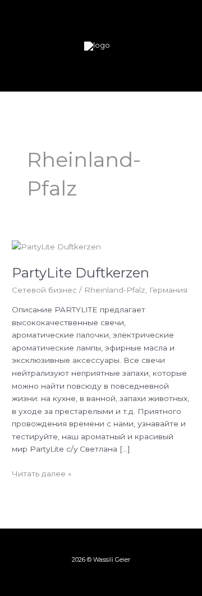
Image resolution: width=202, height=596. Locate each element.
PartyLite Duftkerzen (80, 273)
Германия (168, 289)
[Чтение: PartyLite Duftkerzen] (56, 246)
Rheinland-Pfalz (114, 289)
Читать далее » (42, 472)
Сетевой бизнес (44, 289)
